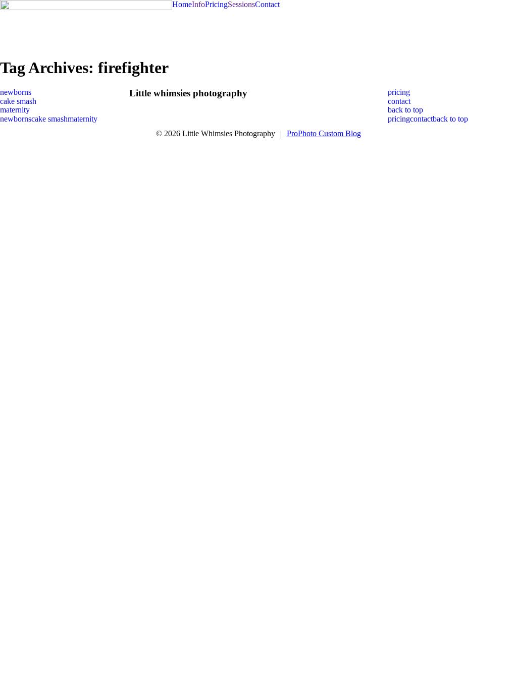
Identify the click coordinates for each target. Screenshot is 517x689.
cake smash (18, 101)
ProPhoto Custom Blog (324, 133)
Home (182, 4)
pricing (399, 92)
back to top (405, 109)
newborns (15, 92)
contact (399, 101)
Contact (267, 4)
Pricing (216, 4)
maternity (15, 109)
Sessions (241, 4)
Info (198, 4)
